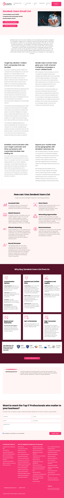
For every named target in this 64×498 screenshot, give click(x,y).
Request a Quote (56, 4)
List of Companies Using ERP (23, 465)
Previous (55, 391)
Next (58, 391)
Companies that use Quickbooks (54, 450)
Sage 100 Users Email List (52, 452)
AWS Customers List (7, 465)
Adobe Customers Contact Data (9, 463)
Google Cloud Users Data (23, 477)
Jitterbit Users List (36, 457)
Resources (42, 3)
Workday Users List (51, 472)
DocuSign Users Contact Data (23, 460)
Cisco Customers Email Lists (23, 458)
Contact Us (48, 4)
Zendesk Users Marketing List (53, 479)
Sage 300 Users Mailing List (53, 454)
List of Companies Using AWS (23, 454)
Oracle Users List (6, 450)
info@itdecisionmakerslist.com (10, 487)
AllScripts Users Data (22, 450)
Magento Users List (36, 459)
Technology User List (17, 4)
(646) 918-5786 (22, 487)
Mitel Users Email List (37, 472)
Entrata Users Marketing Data (23, 462)
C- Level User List (28, 4)
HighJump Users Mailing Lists (38, 448)
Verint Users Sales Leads (52, 470)
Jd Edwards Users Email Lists (8, 461)
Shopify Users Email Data (52, 465)
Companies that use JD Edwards (39, 455)
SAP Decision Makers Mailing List (9, 454)
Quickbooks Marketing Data (8, 452)
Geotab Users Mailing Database (24, 473)
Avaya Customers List (22, 452)
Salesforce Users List (52, 456)
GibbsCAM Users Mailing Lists (23, 475)
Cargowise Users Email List (23, 456)
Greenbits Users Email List (38, 446)
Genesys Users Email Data (23, 471)
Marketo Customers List (37, 465)
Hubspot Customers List (37, 450)
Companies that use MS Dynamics (39, 474)
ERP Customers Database (8, 455)
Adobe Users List (21, 446)
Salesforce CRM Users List (53, 458)
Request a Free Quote (10, 25)
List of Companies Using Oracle (54, 446)
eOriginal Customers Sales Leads (24, 463)
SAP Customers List (51, 460)
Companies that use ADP (23, 448)
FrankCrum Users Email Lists (23, 469)
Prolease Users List (51, 448)
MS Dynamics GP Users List (38, 476)
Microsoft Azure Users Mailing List (39, 466)
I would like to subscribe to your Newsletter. (14, 433)
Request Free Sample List (32, 358)
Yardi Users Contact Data (53, 478)
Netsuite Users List (36, 481)
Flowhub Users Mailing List (23, 467)
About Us (35, 4)
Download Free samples (11, 22)
